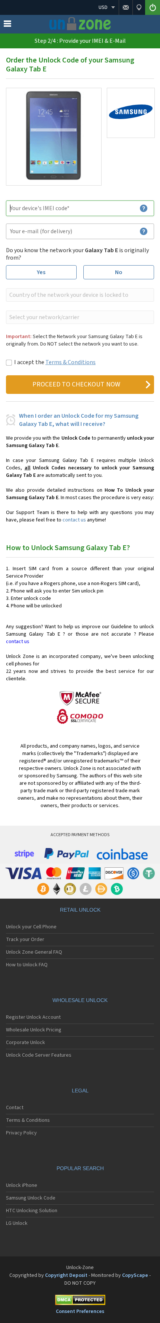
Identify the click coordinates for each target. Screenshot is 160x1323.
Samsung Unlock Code (30, 1198)
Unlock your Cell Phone (31, 927)
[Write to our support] (125, 7)
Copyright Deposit (66, 1275)
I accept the (55, 362)
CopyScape (135, 1275)
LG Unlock (17, 1223)
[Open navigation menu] (7, 25)
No (118, 272)
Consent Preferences (80, 1311)
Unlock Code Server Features (38, 1055)
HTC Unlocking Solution (31, 1210)
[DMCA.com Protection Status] (80, 1301)
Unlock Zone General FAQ (34, 952)
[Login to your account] (152, 7)
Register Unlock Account (33, 1017)
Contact (14, 1107)
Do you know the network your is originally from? (77, 254)
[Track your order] (138, 7)
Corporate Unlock (25, 1042)
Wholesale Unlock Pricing (33, 1030)
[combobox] (79, 295)
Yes (41, 272)
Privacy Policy (21, 1133)
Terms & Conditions (70, 362)
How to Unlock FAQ (27, 965)
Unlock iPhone (21, 1185)
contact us (74, 520)
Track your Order (25, 939)
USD (103, 7)
